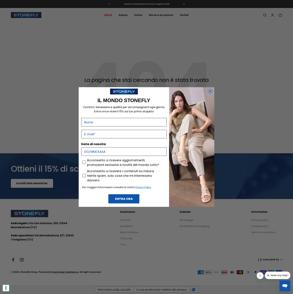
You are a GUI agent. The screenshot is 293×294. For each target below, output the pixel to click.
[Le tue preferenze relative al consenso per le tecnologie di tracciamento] (6, 288)
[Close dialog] (210, 91)
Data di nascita (93, 144)
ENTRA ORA (124, 199)
